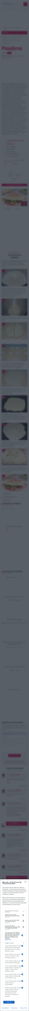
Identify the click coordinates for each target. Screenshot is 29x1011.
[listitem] (14, 911)
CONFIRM (9, 1002)
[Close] (25, 882)
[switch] (23, 915)
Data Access (14, 1008)
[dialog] (14, 945)
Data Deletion (5, 1008)
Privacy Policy (23, 1008)
